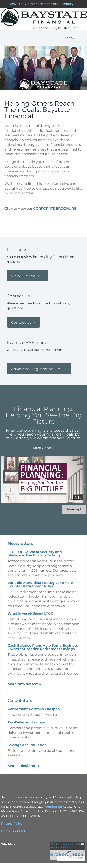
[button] (73, 38)
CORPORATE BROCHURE (54, 208)
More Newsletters (24, 684)
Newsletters (20, 543)
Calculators (20, 700)
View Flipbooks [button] (25, 276)
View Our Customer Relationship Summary (41, 4)
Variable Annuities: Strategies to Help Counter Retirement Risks (40, 584)
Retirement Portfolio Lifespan (34, 709)
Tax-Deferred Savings (26, 722)
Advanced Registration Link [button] (37, 369)
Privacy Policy (11, 823)
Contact (19, 831)
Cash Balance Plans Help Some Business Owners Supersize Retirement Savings (43, 647)
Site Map (8, 844)
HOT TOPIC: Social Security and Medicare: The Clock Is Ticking (35, 553)
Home (6, 831)
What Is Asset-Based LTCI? (31, 613)
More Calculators (24, 766)
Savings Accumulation (27, 745)
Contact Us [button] (21, 322)
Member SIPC (54, 807)
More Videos (43, 447)
